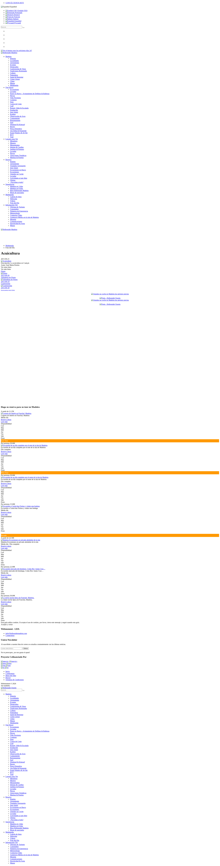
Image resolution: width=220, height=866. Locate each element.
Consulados (14, 209)
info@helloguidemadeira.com (16, 633)
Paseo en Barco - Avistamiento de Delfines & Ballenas (29, 94)
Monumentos (15, 145)
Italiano (16, 19)
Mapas (12, 83)
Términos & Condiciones (15, 680)
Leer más (4, 422)
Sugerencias (10, 184)
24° (30, 51)
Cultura (12, 73)
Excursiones (14, 89)
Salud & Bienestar (16, 77)
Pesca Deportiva (16, 129)
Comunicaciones (16, 221)
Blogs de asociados (17, 193)
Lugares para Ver (12, 139)
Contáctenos (10, 635)
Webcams (13, 199)
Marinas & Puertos (17, 158)
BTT (12, 135)
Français (16, 17)
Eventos (13, 65)
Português (18, 13)
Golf (11, 106)
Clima (12, 81)
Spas (12, 102)
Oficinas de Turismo (17, 207)
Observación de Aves (17, 116)
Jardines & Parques (17, 149)
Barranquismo (15, 120)
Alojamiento (14, 63)
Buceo (12, 127)
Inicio (8, 671)
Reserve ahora (6, 420)
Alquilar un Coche (16, 174)
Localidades (14, 61)
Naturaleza (14, 75)
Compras (13, 100)
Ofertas (12, 180)
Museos (13, 143)
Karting (13, 114)
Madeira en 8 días (16, 188)
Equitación (14, 110)
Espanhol (17, 21)
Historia (13, 59)
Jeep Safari (14, 112)
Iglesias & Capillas (17, 147)
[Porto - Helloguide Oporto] (110, 298)
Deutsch (16, 15)
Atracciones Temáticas (18, 155)
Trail (11, 137)
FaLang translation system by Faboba (8, 290)
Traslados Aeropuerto (18, 166)
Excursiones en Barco (18, 170)
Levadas (13, 92)
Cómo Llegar (15, 79)
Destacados (14, 67)
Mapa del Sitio (11, 676)
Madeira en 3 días (16, 186)
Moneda (13, 219)
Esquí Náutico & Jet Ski (19, 133)
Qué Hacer (9, 87)
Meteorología (15, 213)
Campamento (15, 118)
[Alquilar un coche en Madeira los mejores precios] (110, 294)
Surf (11, 122)
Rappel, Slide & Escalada (19, 108)
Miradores (13, 141)
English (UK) (22, 11)
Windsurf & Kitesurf (17, 125)
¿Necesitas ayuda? (16, 182)
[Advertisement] (18, 368)
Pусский (17, 23)
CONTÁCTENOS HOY (15, 3)
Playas (12, 96)
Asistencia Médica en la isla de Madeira (24, 217)
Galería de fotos (16, 197)
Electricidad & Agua (17, 223)
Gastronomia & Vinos (18, 69)
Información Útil (12, 205)
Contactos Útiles (16, 215)
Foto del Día (14, 203)
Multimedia (14, 85)
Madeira (8, 56)
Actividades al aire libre (18, 178)
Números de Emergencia (19, 211)
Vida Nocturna (15, 98)
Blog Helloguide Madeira (19, 191)
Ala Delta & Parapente (18, 131)
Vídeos (12, 201)
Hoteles (13, 162)
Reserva (8, 160)
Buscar (8, 678)
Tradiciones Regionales (18, 71)
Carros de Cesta (16, 104)
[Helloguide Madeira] (9, 53)
